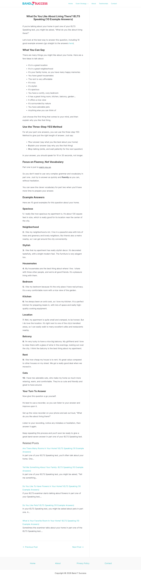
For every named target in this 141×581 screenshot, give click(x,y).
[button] (87, 3)
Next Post (78, 547)
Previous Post (30, 547)
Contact (108, 563)
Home (32, 563)
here (71, 43)
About (58, 563)
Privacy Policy (83, 563)
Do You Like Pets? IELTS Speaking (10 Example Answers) (48, 505)
